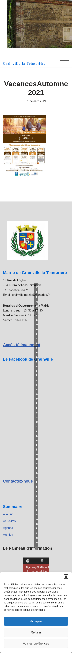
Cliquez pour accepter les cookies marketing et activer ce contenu (37, 415)
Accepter (36, 621)
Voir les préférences (36, 643)
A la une (8, 514)
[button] (66, 577)
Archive (8, 534)
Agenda (8, 527)
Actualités (9, 521)
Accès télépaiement (21, 345)
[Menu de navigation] (64, 63)
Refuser (36, 632)
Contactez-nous (18, 481)
